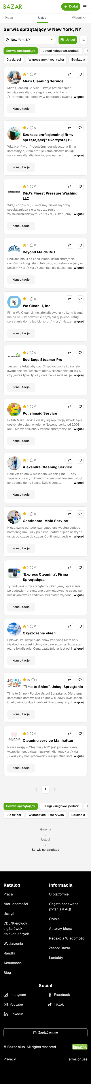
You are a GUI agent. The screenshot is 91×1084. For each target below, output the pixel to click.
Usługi (42, 18)
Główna (45, 829)
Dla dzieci (13, 59)
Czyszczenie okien (39, 633)
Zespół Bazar (59, 948)
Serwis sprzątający (20, 51)
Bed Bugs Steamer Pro (42, 359)
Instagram (18, 994)
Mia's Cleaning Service (43, 81)
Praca (9, 18)
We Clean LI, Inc (37, 306)
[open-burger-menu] (84, 7)
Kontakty (56, 957)
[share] (69, 74)
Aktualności (13, 963)
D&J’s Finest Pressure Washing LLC (50, 196)
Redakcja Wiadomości (67, 938)
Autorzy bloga (60, 928)
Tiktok (59, 1004)
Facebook (62, 994)
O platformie (59, 894)
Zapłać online (48, 1032)
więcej (79, 97)
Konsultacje (21, 109)
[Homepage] (13, 6)
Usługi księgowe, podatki (61, 51)
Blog (7, 972)
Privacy (10, 1059)
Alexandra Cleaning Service (47, 467)
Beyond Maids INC (39, 252)
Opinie (54, 919)
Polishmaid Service (40, 413)
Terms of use (77, 1059)
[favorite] (80, 74)
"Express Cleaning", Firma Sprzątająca (45, 577)
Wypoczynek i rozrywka (46, 59)
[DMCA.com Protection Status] (79, 1047)
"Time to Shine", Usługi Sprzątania (53, 686)
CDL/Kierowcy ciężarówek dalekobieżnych (16, 928)
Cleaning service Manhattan (48, 740)
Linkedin (16, 1014)
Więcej (77, 18)
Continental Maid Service (45, 521)
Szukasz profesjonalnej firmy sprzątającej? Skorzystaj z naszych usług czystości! (48, 140)
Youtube (16, 1004)
